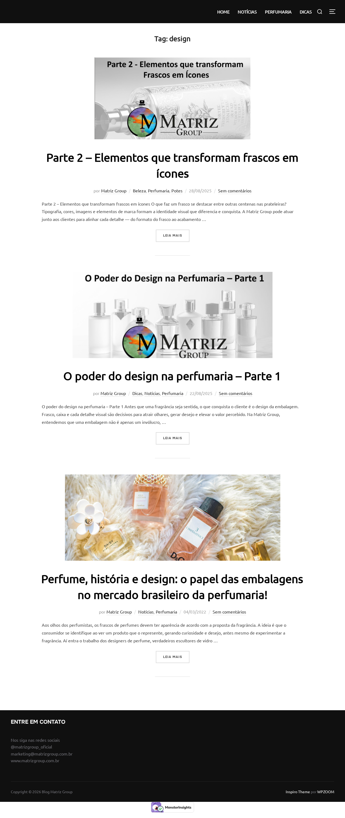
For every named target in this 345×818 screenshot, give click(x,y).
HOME (223, 11)
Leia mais (176, 235)
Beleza (139, 190)
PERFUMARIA (278, 11)
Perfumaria (158, 190)
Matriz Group (113, 190)
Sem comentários (234, 190)
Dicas (137, 393)
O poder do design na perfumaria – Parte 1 (172, 376)
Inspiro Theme (298, 791)
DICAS (306, 11)
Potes (176, 190)
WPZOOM (325, 791)
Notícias (152, 393)
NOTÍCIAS (247, 11)
